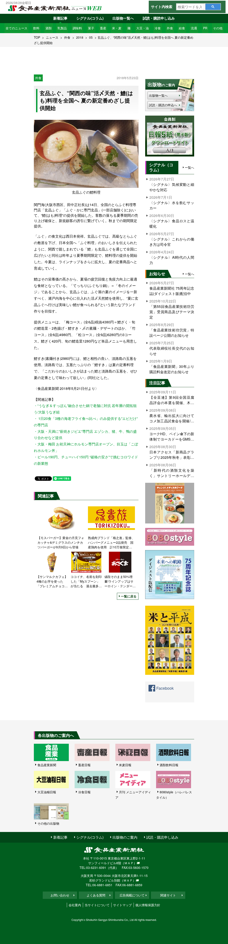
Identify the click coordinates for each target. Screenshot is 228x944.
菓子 (91, 28)
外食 (170, 28)
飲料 (36, 28)
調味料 (77, 28)
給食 (182, 28)
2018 (79, 37)
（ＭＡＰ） (129, 863)
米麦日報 (125, 765)
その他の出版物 (48, 823)
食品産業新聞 (46, 765)
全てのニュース (16, 28)
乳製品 (62, 28)
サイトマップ (122, 905)
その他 (217, 28)
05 (91, 37)
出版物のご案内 (124, 837)
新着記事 (60, 18)
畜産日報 (84, 765)
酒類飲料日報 (169, 765)
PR (205, 28)
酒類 (48, 28)
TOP (37, 37)
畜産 (103, 28)
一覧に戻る (128, 596)
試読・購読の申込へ (163, 105)
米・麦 (116, 28)
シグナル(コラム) (90, 18)
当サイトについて (97, 905)
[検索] (213, 7)
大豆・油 (142, 28)
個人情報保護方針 (147, 905)
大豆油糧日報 (46, 792)
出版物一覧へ (123, 18)
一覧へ (189, 167)
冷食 (158, 28)
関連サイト (168, 895)
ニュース (52, 37)
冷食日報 (84, 792)
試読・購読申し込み (159, 18)
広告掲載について (132, 895)
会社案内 (75, 905)
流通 (194, 28)
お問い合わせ (60, 895)
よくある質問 (96, 895)
